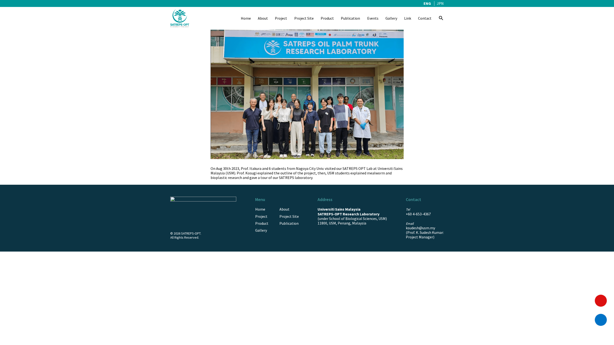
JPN (440, 3)
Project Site (304, 18)
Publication (350, 18)
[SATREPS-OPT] (179, 18)
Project (281, 18)
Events (372, 18)
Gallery (391, 18)
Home (246, 18)
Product (327, 18)
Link (407, 18)
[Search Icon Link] (441, 18)
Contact (424, 18)
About (263, 18)
